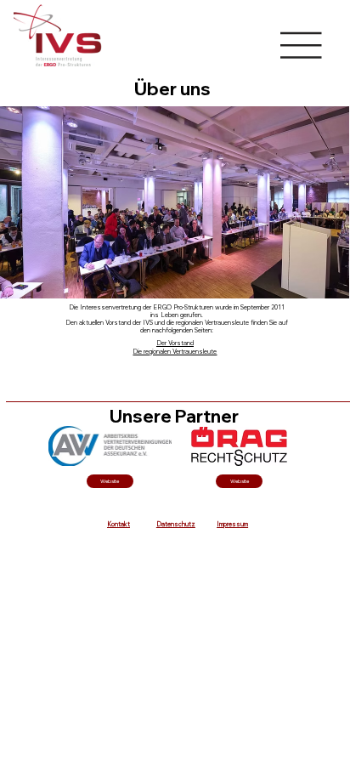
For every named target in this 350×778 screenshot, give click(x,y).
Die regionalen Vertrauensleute (175, 351)
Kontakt (118, 524)
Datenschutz (175, 524)
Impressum (232, 524)
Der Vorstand (175, 343)
